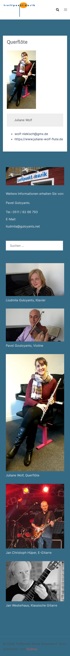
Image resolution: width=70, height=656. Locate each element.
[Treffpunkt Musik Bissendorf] (19, 9)
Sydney (31, 649)
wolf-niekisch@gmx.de (31, 134)
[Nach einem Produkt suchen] (57, 9)
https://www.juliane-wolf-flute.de (39, 139)
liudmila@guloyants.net (23, 226)
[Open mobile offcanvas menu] (65, 9)
